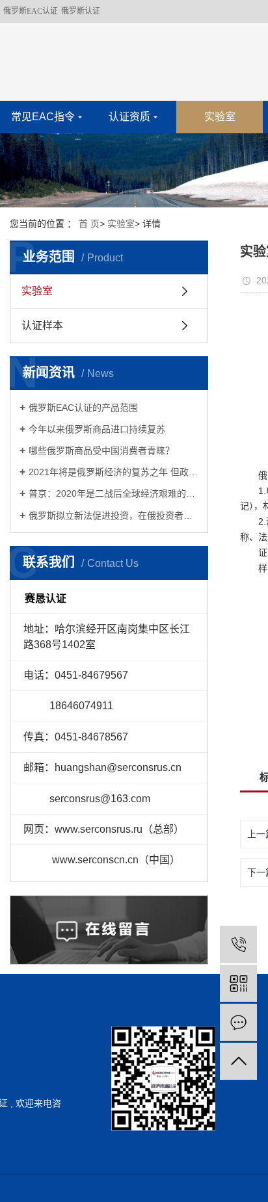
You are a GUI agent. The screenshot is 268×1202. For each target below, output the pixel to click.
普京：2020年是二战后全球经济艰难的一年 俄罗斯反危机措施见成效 (113, 493)
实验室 (219, 116)
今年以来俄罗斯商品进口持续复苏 (97, 429)
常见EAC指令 (43, 116)
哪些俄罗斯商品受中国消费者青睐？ (101, 450)
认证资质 (129, 116)
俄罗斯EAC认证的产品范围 (83, 407)
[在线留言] (238, 1022)
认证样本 (42, 325)
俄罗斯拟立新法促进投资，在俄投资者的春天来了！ (113, 515)
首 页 (89, 223)
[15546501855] (238, 944)
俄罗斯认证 (80, 11)
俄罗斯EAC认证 (30, 11)
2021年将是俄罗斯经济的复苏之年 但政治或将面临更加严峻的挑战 (113, 472)
